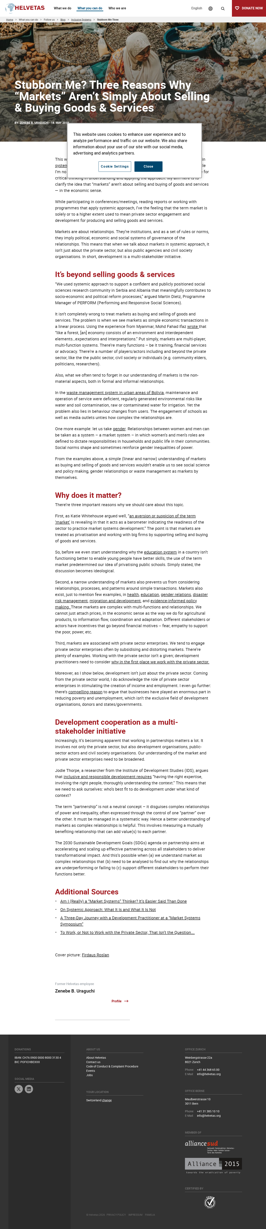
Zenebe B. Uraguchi (75, 991)
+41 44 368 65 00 (208, 1070)
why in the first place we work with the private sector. (160, 662)
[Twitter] (19, 1089)
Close (148, 166)
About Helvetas (96, 1058)
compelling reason (85, 692)
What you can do (90, 8)
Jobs (89, 1075)
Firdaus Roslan (95, 955)
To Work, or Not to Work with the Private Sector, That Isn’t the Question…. (127, 932)
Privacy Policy (116, 1214)
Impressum (135, 1214)
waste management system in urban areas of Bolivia (115, 392)
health (133, 594)
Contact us (93, 1062)
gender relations (176, 594)
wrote (193, 326)
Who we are (117, 8)
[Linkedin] (29, 1089)
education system (160, 552)
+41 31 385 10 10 (208, 1111)
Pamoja (150, 1214)
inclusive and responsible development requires (108, 776)
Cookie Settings (115, 166)
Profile (117, 1001)
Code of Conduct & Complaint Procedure (112, 1066)
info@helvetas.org (209, 1074)
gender (119, 429)
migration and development (115, 600)
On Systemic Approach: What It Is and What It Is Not (108, 909)
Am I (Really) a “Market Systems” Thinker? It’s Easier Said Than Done (123, 901)
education (150, 594)
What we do (62, 8)
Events (90, 1071)
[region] (134, 150)
